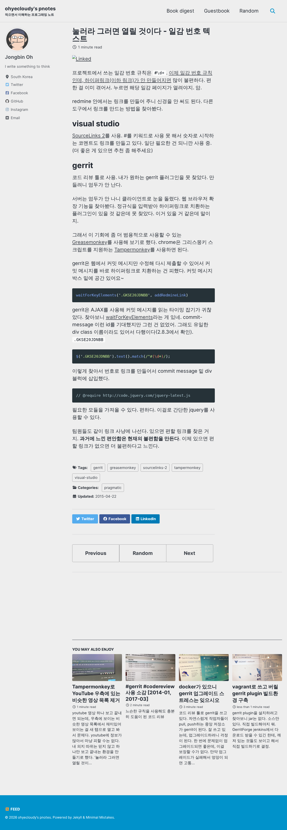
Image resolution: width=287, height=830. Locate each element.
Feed (15, 809)
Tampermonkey (132, 249)
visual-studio (86, 477)
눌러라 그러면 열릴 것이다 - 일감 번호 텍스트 (141, 34)
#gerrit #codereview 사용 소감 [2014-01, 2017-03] (150, 692)
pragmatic (113, 487)
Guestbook (217, 11)
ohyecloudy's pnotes (30, 11)
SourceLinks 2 (88, 135)
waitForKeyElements (129, 317)
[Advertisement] (177, 608)
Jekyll (77, 817)
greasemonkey (123, 467)
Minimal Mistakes (100, 817)
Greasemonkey (89, 242)
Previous (95, 553)
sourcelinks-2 (155, 467)
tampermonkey (187, 467)
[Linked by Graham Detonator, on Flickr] (81, 58)
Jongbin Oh (19, 57)
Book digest (180, 11)
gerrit (98, 467)
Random (249, 11)
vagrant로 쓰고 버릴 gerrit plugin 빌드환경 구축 (255, 693)
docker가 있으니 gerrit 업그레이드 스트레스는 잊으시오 (201, 693)
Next (189, 553)
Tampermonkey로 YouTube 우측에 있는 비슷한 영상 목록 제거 (96, 693)
